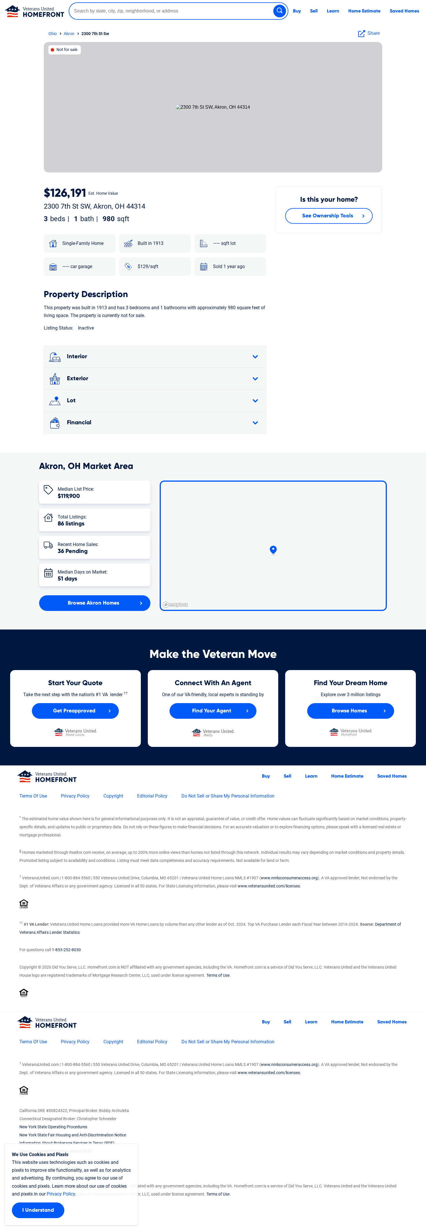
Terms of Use (218, 975)
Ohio (52, 33)
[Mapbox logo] (175, 604)
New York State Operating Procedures (53, 1127)
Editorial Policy (152, 796)
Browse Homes (349, 711)
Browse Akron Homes (93, 603)
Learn (333, 11)
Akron (69, 33)
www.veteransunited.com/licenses (269, 886)
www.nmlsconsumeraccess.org (289, 878)
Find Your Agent (211, 711)
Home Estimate (364, 11)
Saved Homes (404, 11)
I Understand (38, 1210)
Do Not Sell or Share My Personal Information (227, 796)
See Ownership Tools (327, 216)
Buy (297, 11)
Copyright (113, 796)
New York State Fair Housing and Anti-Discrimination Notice (72, 1135)
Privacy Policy (75, 796)
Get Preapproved (74, 711)
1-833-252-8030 (66, 949)
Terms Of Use (33, 796)
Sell (314, 11)
